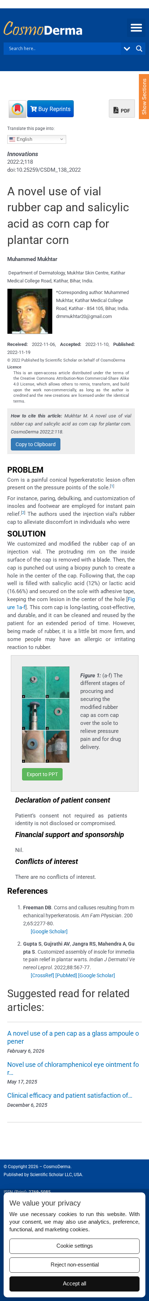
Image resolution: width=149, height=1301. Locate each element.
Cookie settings (74, 1246)
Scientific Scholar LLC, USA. (56, 1174)
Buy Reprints (54, 109)
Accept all (74, 1283)
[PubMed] (66, 975)
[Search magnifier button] (139, 48)
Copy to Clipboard (36, 444)
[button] (136, 28)
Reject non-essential (75, 1265)
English (23, 139)
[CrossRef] (42, 975)
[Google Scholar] (49, 931)
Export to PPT (42, 774)
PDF (125, 111)
